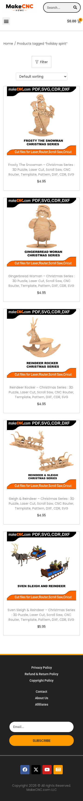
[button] (6, 21)
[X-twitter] (36, 769)
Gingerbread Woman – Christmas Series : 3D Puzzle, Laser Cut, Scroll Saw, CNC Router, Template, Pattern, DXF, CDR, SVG (41, 281)
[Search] (75, 7)
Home (8, 43)
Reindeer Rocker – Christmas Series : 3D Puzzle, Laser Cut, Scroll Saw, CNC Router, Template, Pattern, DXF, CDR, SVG (41, 392)
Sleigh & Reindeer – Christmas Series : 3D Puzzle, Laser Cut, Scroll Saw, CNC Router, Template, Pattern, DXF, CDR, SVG (41, 503)
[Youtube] (47, 769)
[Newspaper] (58, 769)
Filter (44, 62)
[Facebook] (25, 769)
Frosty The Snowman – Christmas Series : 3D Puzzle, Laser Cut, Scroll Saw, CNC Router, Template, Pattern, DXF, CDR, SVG (41, 169)
